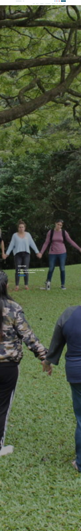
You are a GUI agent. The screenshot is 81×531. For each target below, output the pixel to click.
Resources (53, 3)
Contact (60, 3)
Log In (64, 3)
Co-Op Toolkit (47, 3)
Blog (57, 3)
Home (34, 3)
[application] (38, 3)
